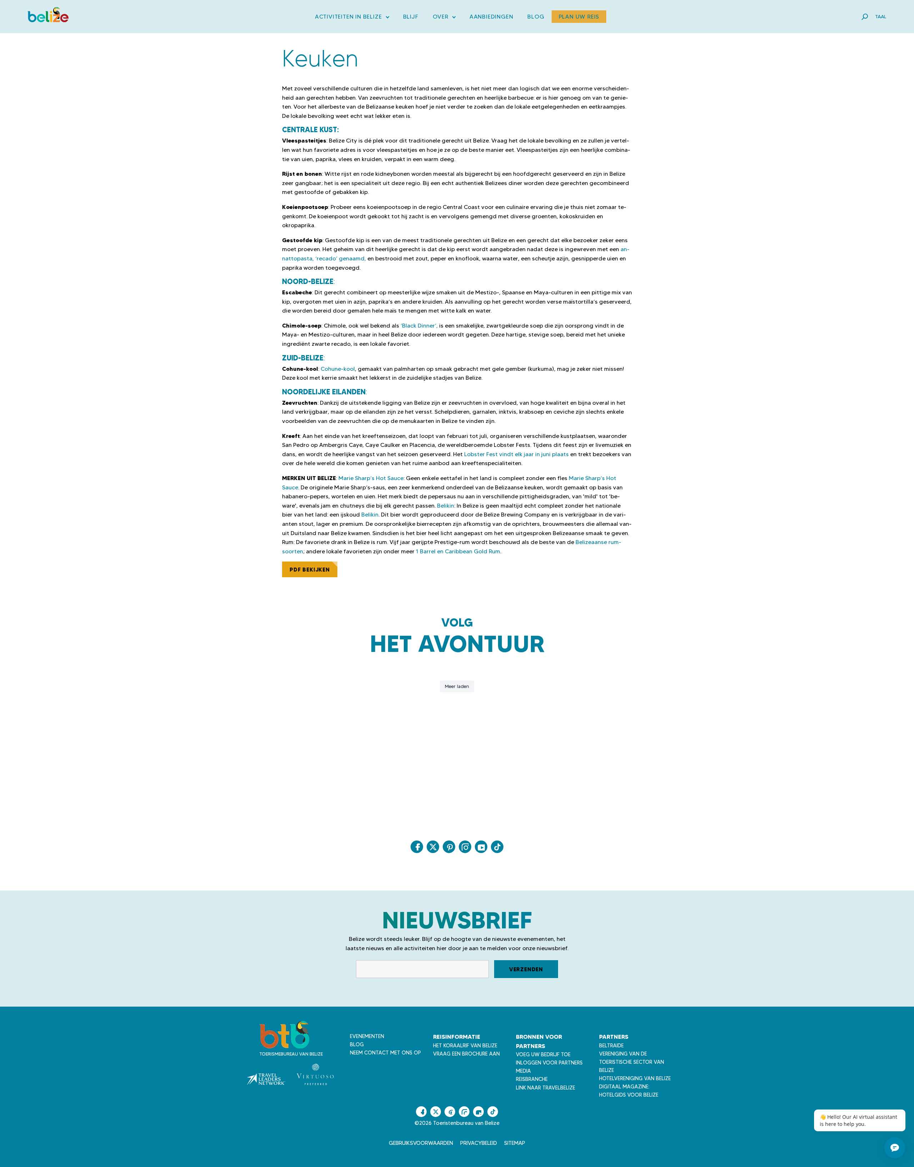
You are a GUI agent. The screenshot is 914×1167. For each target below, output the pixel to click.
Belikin (445, 505)
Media (523, 1071)
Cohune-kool (338, 368)
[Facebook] (417, 847)
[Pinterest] (449, 847)
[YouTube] (481, 847)
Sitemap (514, 1143)
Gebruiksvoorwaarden (421, 1143)
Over (444, 18)
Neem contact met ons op (385, 1052)
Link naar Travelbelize (545, 1087)
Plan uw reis (579, 16)
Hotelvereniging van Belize (635, 1078)
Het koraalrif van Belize (465, 1045)
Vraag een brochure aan (466, 1054)
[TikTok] (497, 847)
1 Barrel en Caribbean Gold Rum (458, 551)
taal (881, 16)
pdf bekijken (310, 569)
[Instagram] (465, 847)
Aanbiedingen (491, 16)
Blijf (410, 16)
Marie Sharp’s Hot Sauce (370, 478)
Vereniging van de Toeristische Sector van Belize (631, 1062)
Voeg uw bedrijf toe (543, 1054)
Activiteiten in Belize (352, 18)
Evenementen (367, 1036)
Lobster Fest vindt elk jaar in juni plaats (516, 454)
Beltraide (611, 1045)
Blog (535, 16)
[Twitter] (433, 847)
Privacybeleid (478, 1143)
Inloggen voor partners (549, 1062)
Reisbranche (532, 1079)
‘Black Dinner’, (419, 325)
